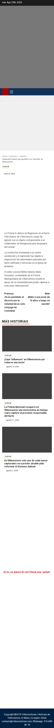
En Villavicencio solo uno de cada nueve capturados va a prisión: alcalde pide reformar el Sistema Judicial (26, 463)
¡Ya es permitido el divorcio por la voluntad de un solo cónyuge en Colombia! (14, 302)
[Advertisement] (27, 124)
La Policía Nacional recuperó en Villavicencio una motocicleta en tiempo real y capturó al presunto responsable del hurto (26, 411)
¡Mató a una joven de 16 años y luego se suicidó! (39, 298)
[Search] (50, 91)
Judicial (5, 166)
